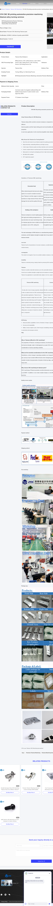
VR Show (32, 3)
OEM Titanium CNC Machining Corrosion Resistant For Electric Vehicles (10, 820)
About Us (41, 3)
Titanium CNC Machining (16, 9)
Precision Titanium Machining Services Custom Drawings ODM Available (31, 788)
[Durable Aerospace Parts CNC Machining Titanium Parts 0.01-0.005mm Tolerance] (10, 776)
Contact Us (50, 3)
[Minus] (49, 873)
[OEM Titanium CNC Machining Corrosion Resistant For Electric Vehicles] (10, 807)
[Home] (7, 3)
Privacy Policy (4, 901)
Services (24, 3)
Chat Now (9, 46)
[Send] (49, 903)
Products (7, 9)
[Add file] (26, 903)
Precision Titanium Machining (33, 752)
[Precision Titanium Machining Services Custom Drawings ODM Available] (31, 776)
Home (17, 3)
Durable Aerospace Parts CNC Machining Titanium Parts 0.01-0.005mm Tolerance (10, 788)
